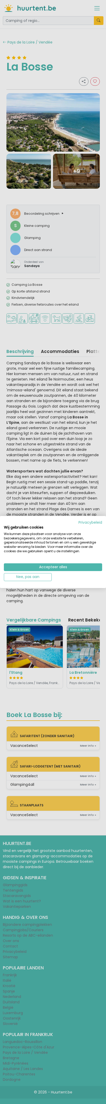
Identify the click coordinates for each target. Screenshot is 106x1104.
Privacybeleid (90, 522)
